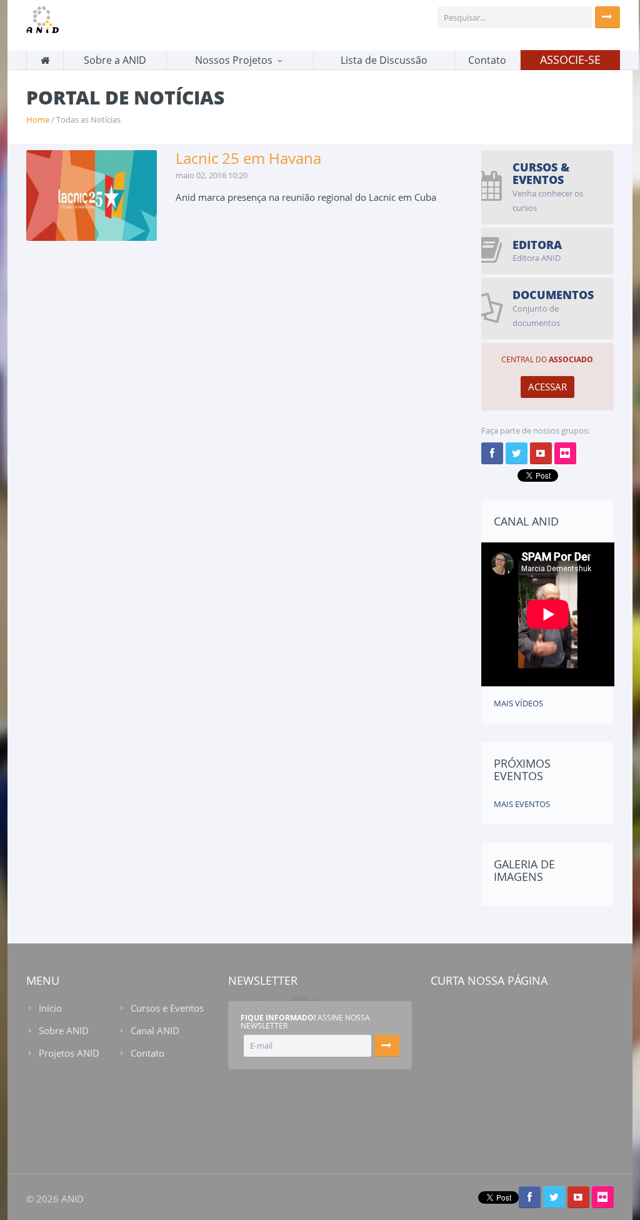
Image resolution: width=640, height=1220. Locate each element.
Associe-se (570, 59)
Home (37, 119)
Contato (487, 60)
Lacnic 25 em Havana (248, 158)
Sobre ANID (64, 1030)
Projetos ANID (69, 1053)
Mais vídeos (518, 703)
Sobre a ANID (115, 60)
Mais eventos (522, 804)
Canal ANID (155, 1030)
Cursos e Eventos (167, 1008)
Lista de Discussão (384, 60)
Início (50, 1008)
